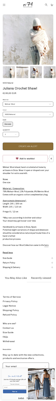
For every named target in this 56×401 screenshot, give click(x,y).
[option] (30, 398)
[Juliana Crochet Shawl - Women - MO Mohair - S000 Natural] (9, 72)
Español (48, 398)
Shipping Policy (11, 310)
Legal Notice (9, 306)
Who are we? (9, 323)
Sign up (14, 391)
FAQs (5, 337)
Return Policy (9, 263)
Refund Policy (10, 314)
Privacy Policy (10, 301)
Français (30, 398)
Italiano (40, 398)
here (46, 245)
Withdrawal (9, 341)
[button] (46, 4)
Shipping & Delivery (11, 267)
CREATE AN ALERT (28, 146)
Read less (8, 252)
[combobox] (21, 398)
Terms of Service (12, 297)
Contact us (8, 328)
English (21, 398)
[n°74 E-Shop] (28, 5)
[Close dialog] (53, 370)
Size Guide (7, 258)
